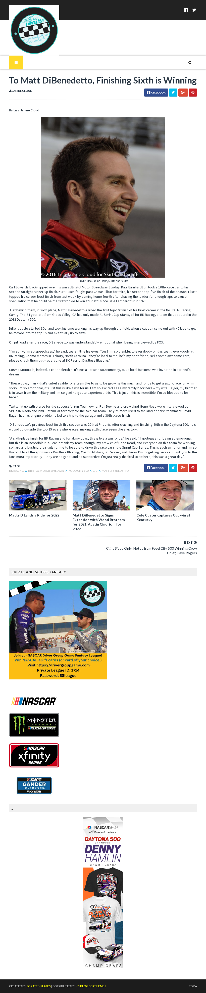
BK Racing (16, 470)
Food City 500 (79, 470)
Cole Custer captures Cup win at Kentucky (163, 517)
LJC (95, 470)
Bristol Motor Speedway (46, 470)
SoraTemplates (38, 986)
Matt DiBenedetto (115, 470)
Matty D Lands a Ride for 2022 (34, 515)
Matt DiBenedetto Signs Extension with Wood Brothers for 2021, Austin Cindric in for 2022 (99, 522)
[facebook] (186, 10)
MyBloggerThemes (91, 986)
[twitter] (194, 10)
